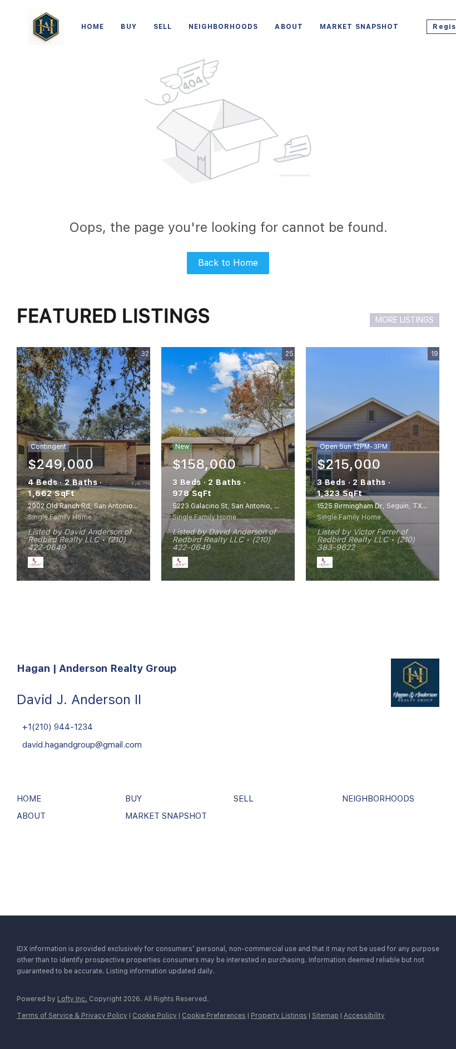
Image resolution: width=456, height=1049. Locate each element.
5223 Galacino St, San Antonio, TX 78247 (239, 506)
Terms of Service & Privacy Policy (72, 1016)
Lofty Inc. (72, 999)
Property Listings (279, 1016)
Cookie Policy (154, 1016)
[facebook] (28, 860)
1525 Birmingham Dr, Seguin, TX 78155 (380, 506)
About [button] (289, 27)
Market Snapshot (359, 27)
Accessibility (364, 1016)
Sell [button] (162, 27)
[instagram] (58, 860)
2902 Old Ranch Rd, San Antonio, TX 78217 (98, 506)
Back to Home (228, 263)
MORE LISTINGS (404, 319)
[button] (32, 803)
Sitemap (325, 1016)
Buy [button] (128, 27)
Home (92, 27)
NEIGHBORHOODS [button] (223, 27)
